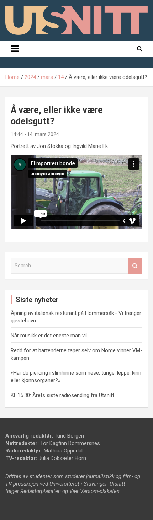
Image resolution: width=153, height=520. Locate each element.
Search (135, 266)
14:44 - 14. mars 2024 (35, 134)
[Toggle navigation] (14, 49)
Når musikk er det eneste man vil (49, 335)
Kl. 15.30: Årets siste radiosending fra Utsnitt (62, 395)
